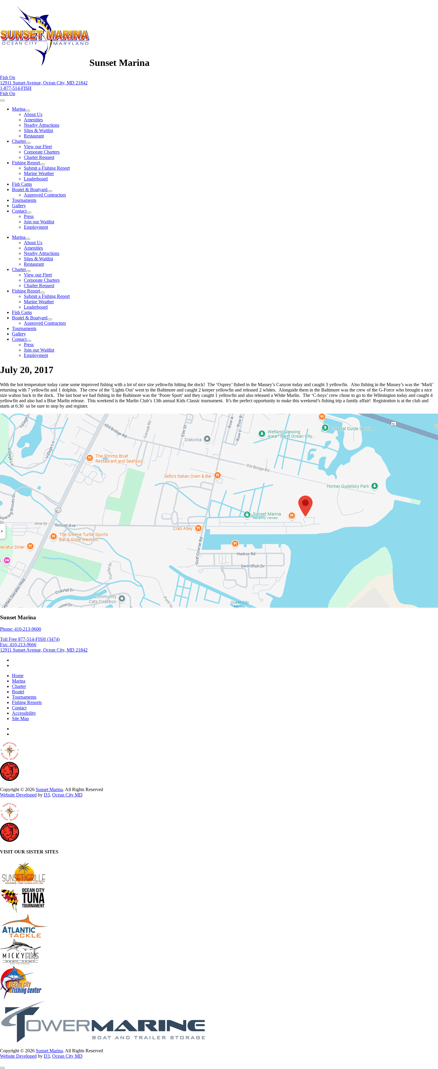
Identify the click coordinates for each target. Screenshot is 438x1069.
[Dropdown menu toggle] (27, 111)
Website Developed (18, 794)
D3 (47, 794)
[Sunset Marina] (44, 62)
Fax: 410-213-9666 (18, 644)
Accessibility (24, 713)
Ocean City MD (67, 794)
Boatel (18, 691)
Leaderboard (36, 178)
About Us (33, 114)
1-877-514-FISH (16, 88)
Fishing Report (26, 162)
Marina (18, 109)
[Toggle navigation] (2, 100)
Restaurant (34, 135)
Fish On (7, 77)
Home (18, 675)
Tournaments (24, 200)
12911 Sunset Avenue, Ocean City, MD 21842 (44, 82)
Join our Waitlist (39, 221)
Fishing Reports (27, 702)
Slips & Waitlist (38, 130)
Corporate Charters (42, 151)
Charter (19, 141)
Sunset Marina (49, 789)
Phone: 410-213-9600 (20, 629)
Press (29, 216)
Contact (19, 211)
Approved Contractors (45, 194)
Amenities (33, 119)
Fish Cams (22, 184)
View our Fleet (38, 146)
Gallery (19, 205)
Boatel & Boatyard (29, 189)
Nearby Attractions (41, 125)
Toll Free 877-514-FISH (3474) (30, 639)
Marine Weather (39, 173)
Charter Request (39, 157)
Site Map (20, 718)
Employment (36, 227)
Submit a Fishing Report (47, 168)
